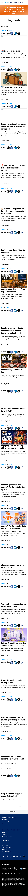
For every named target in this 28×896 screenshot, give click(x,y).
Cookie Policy (5, 849)
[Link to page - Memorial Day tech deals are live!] (22, 352)
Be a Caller (4, 823)
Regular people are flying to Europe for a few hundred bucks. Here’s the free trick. (12, 330)
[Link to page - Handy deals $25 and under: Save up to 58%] (22, 663)
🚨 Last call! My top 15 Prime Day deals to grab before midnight (13, 167)
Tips (2, 307)
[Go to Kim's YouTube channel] (14, 856)
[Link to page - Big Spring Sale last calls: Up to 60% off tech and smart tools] (22, 428)
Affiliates (4, 834)
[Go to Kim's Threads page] (17, 856)
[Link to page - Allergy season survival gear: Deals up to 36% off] (22, 548)
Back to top (13, 812)
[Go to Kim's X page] (10, 856)
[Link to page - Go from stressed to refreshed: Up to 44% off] (22, 391)
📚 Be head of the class (10, 51)
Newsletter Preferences (7, 836)
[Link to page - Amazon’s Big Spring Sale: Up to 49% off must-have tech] (22, 508)
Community (4, 832)
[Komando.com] (14, 2)
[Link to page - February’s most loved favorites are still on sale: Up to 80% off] (22, 625)
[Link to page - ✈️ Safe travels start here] (22, 70)
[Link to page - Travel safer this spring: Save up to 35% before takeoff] (22, 586)
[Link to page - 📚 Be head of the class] (22, 33)
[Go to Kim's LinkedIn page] (20, 856)
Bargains (11, 30)
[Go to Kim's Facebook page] (3, 856)
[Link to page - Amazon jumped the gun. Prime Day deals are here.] (22, 271)
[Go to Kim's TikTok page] (24, 856)
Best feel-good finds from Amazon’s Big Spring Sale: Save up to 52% (13, 487)
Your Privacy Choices (6, 851)
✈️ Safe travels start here (11, 87)
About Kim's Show (6, 821)
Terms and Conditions (7, 847)
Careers (4, 843)
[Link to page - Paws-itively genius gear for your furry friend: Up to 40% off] (22, 700)
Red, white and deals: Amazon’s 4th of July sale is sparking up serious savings (13, 126)
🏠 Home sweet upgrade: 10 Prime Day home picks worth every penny (12, 211)
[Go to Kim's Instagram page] (7, 856)
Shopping (3, 30)
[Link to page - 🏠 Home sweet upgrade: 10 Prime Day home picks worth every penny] (22, 191)
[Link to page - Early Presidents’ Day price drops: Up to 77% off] (22, 776)
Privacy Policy (5, 845)
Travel (8, 307)
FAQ (3, 826)
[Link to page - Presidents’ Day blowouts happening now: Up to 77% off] (22, 739)
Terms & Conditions (6, 873)
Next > (20, 807)
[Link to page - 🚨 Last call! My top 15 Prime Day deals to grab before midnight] (22, 148)
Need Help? (4, 819)
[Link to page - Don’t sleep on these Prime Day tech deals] (22, 233)
